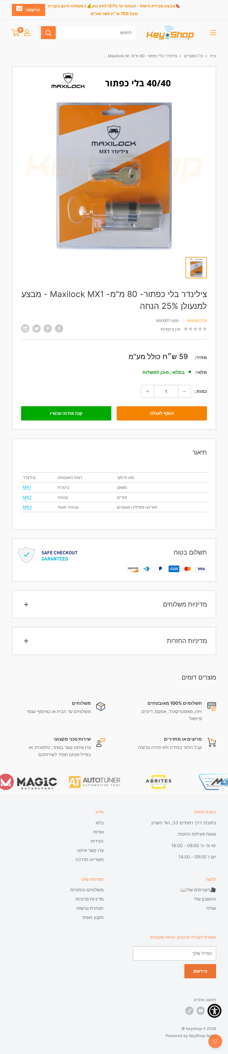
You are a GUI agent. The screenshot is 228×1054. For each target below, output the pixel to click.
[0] (15, 32)
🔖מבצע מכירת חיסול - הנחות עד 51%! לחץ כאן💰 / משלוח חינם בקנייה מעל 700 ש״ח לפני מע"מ (114, 9)
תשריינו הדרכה (89, 859)
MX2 (27, 497)
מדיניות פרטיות (89, 899)
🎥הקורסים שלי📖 (198, 890)
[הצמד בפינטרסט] (48, 328)
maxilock (197, 320)
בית (212, 55)
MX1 (27, 487)
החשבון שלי (205, 899)
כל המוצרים (193, 55)
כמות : (200, 391)
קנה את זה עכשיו (66, 413)
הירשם (200, 971)
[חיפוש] (48, 32)
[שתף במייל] (25, 328)
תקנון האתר (93, 917)
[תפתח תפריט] (213, 32)
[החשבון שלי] (27, 32)
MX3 (27, 506)
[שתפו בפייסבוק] (59, 328)
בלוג (100, 823)
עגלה (211, 908)
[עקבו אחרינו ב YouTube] (201, 1011)
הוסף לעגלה (162, 413)
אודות (98, 832)
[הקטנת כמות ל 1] (184, 391)
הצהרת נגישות (90, 908)
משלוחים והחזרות (87, 890)
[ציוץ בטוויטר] (36, 328)
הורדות (97, 841)
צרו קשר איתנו (90, 850)
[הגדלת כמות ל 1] (147, 391)
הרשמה (33, 9)
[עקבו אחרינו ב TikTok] (189, 1011)
